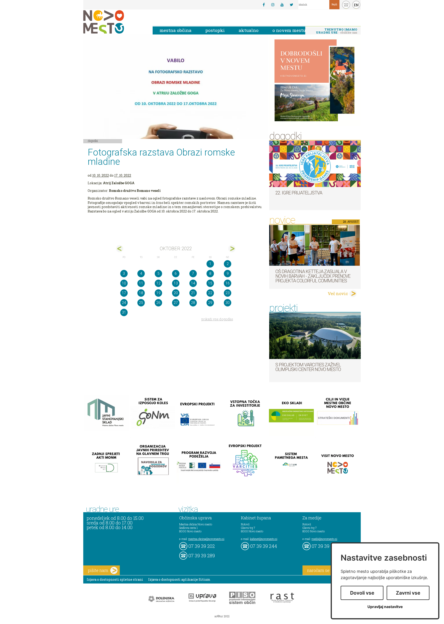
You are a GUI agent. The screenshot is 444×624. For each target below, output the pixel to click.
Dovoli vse (362, 593)
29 (210, 302)
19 (158, 293)
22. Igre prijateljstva (298, 193)
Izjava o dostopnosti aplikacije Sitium (179, 579)
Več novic (338, 293)
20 (176, 293)
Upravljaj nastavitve (385, 607)
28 (193, 302)
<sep (119, 248)
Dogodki (93, 141)
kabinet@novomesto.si (263, 539)
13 (176, 283)
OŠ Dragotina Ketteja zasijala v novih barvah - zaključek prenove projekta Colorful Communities (312, 276)
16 (227, 283)
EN (356, 5)
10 (124, 283)
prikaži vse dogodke (217, 319)
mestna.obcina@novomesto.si (206, 539)
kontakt (346, 5)
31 (124, 312)
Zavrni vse (408, 593)
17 (124, 293)
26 (158, 302)
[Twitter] (291, 4)
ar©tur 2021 (222, 616)
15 (210, 283)
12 (158, 283)
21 (193, 293)
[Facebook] (263, 4)
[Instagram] (273, 4)
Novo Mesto (114, 22)
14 (193, 283)
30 (227, 302)
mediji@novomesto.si (324, 539)
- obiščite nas (336, 30)
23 (227, 293)
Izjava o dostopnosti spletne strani (115, 579)
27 (176, 302)
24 (124, 302)
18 (141, 293)
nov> (231, 248)
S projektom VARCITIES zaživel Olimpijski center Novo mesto (308, 367)
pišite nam (98, 570)
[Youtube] (282, 4)
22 (210, 293)
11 (141, 283)
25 (141, 302)
